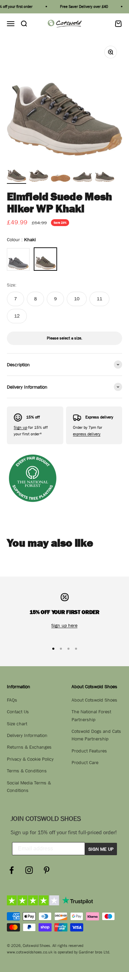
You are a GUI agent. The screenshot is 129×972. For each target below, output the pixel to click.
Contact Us (18, 711)
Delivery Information (27, 735)
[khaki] (45, 259)
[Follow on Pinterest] (46, 870)
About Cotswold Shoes (94, 700)
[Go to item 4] (82, 173)
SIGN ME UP (101, 849)
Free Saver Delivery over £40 (82, 6)
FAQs (12, 700)
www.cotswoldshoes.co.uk (30, 952)
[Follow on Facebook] (11, 870)
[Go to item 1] (16, 173)
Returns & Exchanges (29, 747)
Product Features (89, 750)
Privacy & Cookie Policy (30, 759)
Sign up (20, 427)
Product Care (85, 762)
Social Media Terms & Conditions (29, 786)
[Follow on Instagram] (29, 870)
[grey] (18, 259)
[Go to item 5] (104, 173)
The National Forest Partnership (91, 715)
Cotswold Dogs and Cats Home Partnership (96, 734)
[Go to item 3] (60, 173)
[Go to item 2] (38, 173)
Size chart (17, 723)
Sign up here (64, 625)
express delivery (86, 434)
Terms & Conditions (27, 770)
